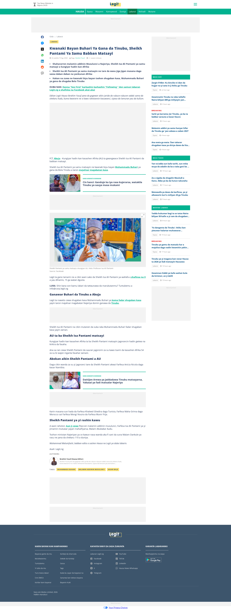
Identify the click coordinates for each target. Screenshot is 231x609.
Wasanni (99, 11)
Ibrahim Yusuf (80, 58)
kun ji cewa (72, 425)
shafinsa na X (138, 277)
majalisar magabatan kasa (93, 170)
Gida (51, 36)
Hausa (80, 11)
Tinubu (115, 303)
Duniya (123, 11)
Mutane (151, 11)
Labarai (132, 11)
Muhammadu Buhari (126, 167)
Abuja (57, 158)
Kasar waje (113, 469)
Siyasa (90, 11)
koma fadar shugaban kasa (126, 300)
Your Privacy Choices (118, 607)
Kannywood (111, 11)
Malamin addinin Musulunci (92, 469)
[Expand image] (143, 215)
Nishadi (142, 11)
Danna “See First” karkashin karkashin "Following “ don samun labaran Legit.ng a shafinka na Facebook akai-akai (95, 88)
